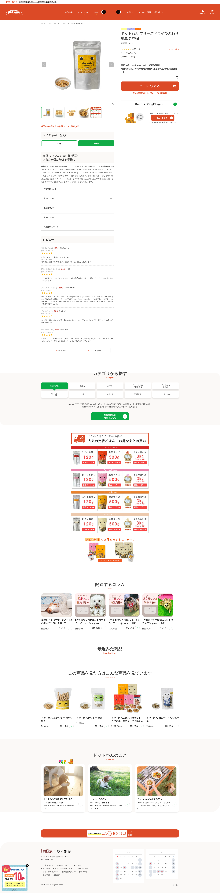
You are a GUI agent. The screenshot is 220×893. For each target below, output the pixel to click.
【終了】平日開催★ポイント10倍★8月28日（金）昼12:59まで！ (37, 2)
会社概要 (46, 875)
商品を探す (69, 12)
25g (59, 143)
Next (111, 64)
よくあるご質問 (145, 12)
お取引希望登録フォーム (64, 868)
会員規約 (56, 875)
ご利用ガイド (130, 12)
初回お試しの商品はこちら (110, 416)
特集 (96, 12)
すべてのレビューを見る (171, 49)
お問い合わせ (159, 12)
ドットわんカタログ (50, 872)
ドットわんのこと (84, 12)
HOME (43, 23)
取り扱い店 (47, 868)
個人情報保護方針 (69, 872)
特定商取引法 (84, 872)
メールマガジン (83, 868)
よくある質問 (75, 865)
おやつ (50, 23)
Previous (44, 64)
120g (96, 143)
